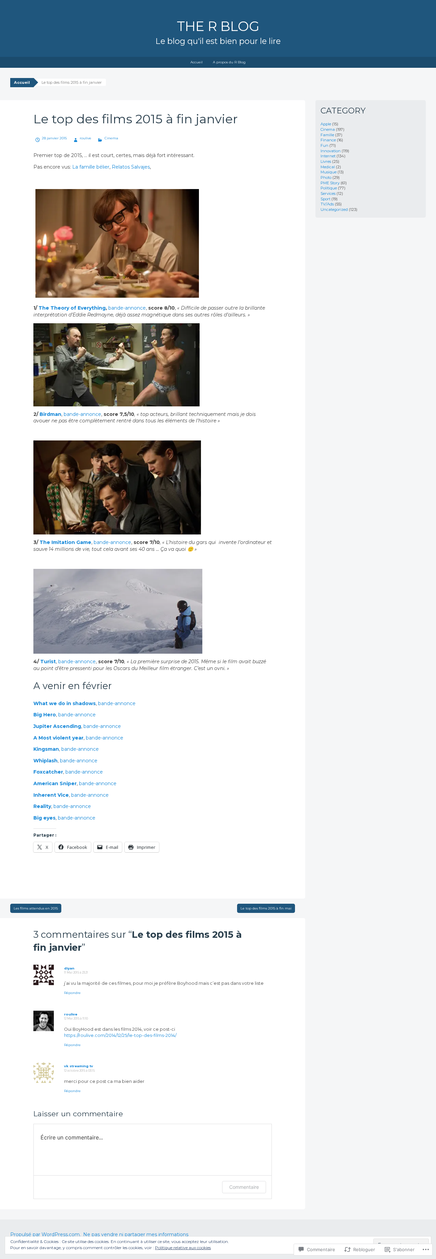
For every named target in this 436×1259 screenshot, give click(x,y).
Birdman (50, 414)
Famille (327, 135)
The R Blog (218, 26)
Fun (324, 145)
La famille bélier (90, 167)
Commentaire (244, 1187)
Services (328, 193)
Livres (326, 161)
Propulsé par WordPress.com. (45, 1234)
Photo (326, 177)
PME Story (330, 183)
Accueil (196, 62)
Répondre (72, 993)
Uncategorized (334, 209)
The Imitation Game (65, 542)
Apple (326, 124)
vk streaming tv (78, 1066)
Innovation (331, 151)
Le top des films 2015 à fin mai (266, 908)
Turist (48, 661)
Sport (325, 199)
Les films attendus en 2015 (36, 908)
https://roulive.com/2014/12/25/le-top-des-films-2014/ (120, 1035)
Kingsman (46, 749)
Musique (329, 172)
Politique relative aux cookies (183, 1247)
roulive (85, 138)
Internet (328, 156)
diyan (69, 968)
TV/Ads (327, 204)
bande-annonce (82, 414)
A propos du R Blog (229, 62)
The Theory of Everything (72, 308)
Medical (328, 167)
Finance (328, 140)
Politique (329, 188)
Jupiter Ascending (57, 726)
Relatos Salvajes (131, 167)
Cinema (111, 138)
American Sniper (55, 783)
